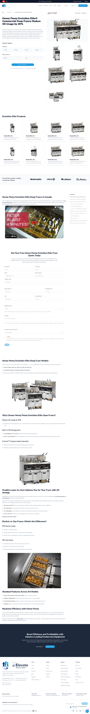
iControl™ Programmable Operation (79, 208)
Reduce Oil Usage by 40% (77, 204)
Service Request (64, 671)
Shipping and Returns (65, 685)
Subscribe (84, 703)
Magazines (34, 677)
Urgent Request (64, 674)
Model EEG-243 (52, 159)
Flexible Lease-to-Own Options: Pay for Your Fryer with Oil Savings (78, 211)
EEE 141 (14, 367)
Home (33, 665)
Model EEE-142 (30, 136)
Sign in (86, 1)
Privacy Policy (78, 668)
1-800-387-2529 (79, 695)
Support (73, 5)
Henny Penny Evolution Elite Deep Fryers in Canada (78, 197)
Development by (31, 710)
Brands (59, 5)
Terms (76, 671)
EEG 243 (22, 370)
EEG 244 (27, 370)
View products (39, 646)
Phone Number (38, 273)
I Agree (9, 336)
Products (40, 5)
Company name (7, 279)
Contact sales (82, 5)
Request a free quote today (9, 516)
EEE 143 (24, 367)
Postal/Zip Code (49, 288)
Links (76, 679)
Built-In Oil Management (76, 206)
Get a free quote (22, 64)
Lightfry (48, 674)
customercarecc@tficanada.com (53, 695)
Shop (55, 5)
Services (66, 5)
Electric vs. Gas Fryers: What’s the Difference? (78, 213)
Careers (77, 674)
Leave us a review (79, 682)
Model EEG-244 (74, 159)
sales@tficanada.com (36, 695)
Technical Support (65, 682)
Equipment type (8, 305)
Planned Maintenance (65, 677)
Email (6, 273)
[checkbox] (5, 336)
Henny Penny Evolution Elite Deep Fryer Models (78, 199)
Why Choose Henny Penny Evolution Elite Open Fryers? (78, 201)
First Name (7, 266)
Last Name (37, 266)
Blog (51, 5)
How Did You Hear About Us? (11, 329)
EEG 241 (12, 370)
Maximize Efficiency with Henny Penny (78, 223)
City (5, 296)
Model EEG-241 (8, 159)
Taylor (47, 668)
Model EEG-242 (30, 159)
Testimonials (78, 677)
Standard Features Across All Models (78, 220)
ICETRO (48, 677)
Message (6, 315)
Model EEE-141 (8, 136)
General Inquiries (64, 668)
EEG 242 (17, 370)
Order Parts (63, 679)
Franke (47, 665)
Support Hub (63, 665)
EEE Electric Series (75, 216)
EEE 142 (19, 367)
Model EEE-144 (74, 136)
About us (46, 5)
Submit (7, 344)
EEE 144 (29, 367)
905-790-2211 (65, 695)
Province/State (38, 296)
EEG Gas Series (74, 218)
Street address (8, 288)
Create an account (77, 1)
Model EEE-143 (52, 136)
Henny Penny (20, 619)
